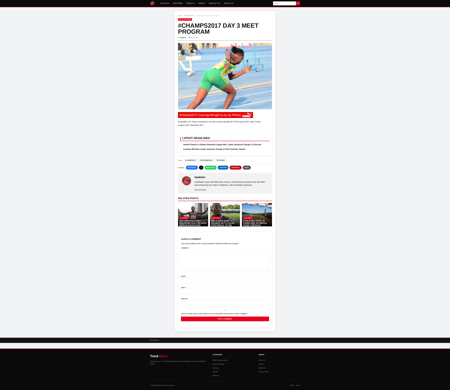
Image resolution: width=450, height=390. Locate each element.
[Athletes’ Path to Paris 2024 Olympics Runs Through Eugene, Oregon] (257, 214)
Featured (178, 3)
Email (246, 167)
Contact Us (214, 3)
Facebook (192, 167)
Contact (261, 364)
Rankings (216, 375)
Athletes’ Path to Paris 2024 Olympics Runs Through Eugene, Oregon (255, 224)
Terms (298, 385)
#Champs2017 (190, 160)
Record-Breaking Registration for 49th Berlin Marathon (192, 223)
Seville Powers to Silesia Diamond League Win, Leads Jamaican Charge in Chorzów (222, 144)
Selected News (189, 15)
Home (180, 15)
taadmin (183, 37)
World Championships (220, 360)
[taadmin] (186, 181)
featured (221, 160)
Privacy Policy (263, 371)
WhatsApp (210, 167)
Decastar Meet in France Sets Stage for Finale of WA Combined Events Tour (222, 225)
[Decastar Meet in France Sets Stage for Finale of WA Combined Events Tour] (225, 214)
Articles (164, 3)
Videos (201, 3)
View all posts (200, 190)
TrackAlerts (158, 385)
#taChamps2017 (206, 160)
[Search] (298, 3)
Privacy (292, 385)
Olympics (216, 368)
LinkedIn (223, 167)
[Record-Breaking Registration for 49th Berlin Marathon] (193, 214)
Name (183, 276)
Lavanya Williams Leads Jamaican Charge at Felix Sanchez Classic (214, 149)
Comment (185, 248)
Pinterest (235, 167)
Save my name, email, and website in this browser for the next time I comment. (214, 314)
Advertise (262, 368)
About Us (228, 3)
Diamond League (218, 364)
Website (184, 299)
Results (190, 3)
